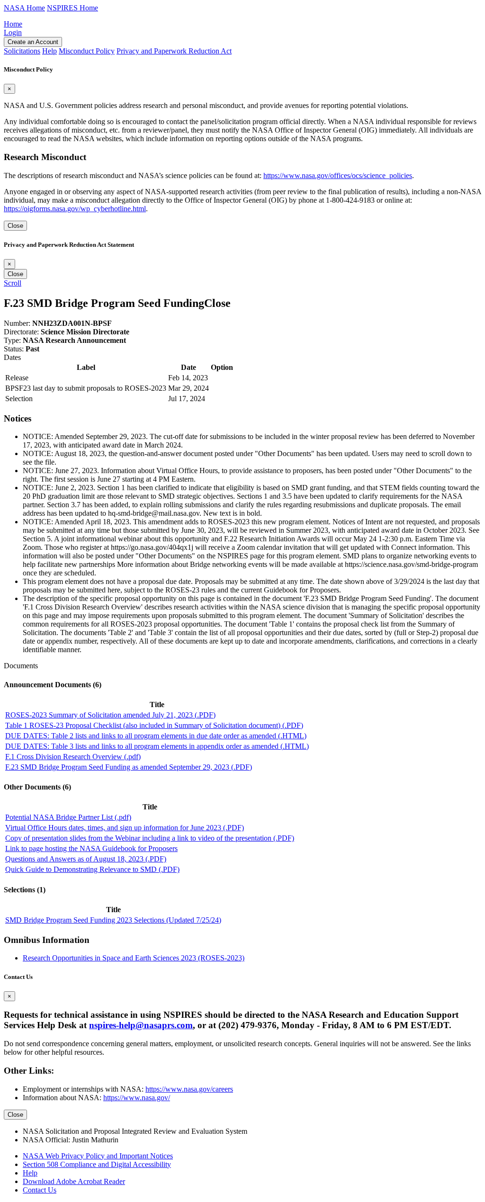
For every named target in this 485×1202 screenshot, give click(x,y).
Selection (19, 399)
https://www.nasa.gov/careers (189, 1089)
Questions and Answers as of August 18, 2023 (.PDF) (85, 859)
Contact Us (39, 1190)
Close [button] (217, 303)
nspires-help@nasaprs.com (141, 1025)
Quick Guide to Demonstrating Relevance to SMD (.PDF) (92, 869)
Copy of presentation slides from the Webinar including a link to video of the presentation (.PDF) (149, 838)
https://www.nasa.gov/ (136, 1098)
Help (30, 1173)
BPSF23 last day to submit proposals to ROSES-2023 (85, 388)
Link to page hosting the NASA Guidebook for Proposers (91, 848)
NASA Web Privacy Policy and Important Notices (98, 1156)
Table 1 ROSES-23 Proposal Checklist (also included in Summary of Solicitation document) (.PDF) (154, 725)
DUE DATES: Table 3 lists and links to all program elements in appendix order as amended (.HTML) (157, 746)
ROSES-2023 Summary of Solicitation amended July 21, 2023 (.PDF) (110, 715)
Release (16, 378)
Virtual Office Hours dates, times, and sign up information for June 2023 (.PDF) (124, 828)
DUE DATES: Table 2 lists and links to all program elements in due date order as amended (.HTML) (155, 736)
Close (15, 225)
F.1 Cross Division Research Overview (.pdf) (73, 757)
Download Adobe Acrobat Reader (74, 1181)
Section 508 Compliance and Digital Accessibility (97, 1164)
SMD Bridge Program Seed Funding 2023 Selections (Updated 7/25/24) (113, 920)
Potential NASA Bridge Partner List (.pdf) (68, 817)
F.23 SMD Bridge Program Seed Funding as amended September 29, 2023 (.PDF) (128, 767)
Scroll (12, 283)
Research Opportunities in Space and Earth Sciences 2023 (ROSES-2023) (133, 958)
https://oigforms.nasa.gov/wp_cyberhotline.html (75, 209)
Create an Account (33, 41)
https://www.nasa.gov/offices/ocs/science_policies (337, 175)
